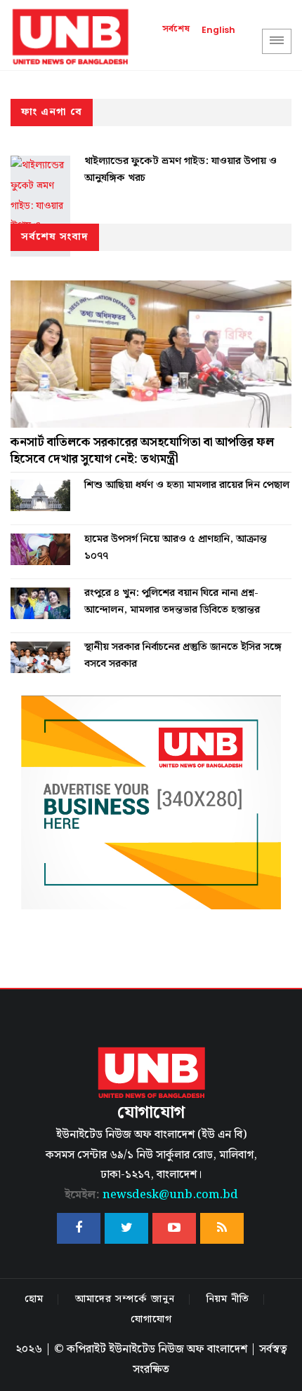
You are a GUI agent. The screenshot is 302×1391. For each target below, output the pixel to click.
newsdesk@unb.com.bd (151, 1195)
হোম (34, 1299)
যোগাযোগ (151, 1319)
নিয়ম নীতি (227, 1299)
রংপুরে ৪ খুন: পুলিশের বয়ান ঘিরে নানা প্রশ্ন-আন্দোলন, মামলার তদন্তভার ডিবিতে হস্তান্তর (172, 601)
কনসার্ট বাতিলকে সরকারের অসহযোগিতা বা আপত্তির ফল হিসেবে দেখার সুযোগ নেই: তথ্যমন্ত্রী (142, 451)
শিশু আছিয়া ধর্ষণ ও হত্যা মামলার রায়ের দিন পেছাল (186, 485)
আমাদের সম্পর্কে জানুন (125, 1299)
